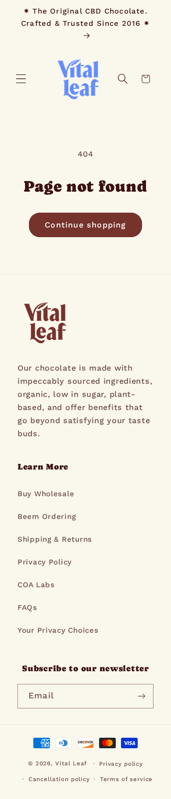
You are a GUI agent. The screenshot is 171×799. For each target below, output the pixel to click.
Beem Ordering (47, 516)
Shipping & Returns (55, 539)
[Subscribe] (141, 696)
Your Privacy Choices (58, 630)
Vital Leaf (71, 763)
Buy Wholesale (46, 493)
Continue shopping (85, 224)
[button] (21, 79)
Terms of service (126, 779)
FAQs (27, 607)
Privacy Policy (45, 561)
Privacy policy (121, 763)
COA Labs (36, 584)
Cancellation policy (59, 779)
